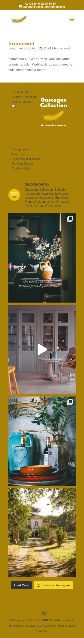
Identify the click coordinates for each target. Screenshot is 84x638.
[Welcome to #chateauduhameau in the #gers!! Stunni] (42, 349)
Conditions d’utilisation (26, 159)
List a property (21, 149)
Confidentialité (21, 168)
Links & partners (22, 101)
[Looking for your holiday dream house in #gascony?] (42, 441)
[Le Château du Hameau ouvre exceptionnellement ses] (42, 258)
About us (17, 154)
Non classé (62, 48)
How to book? (20, 92)
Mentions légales (22, 163)
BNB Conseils (51, 620)
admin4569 (21, 48)
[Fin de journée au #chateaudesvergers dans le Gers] (42, 532)
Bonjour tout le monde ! (22, 44)
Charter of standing (24, 97)
